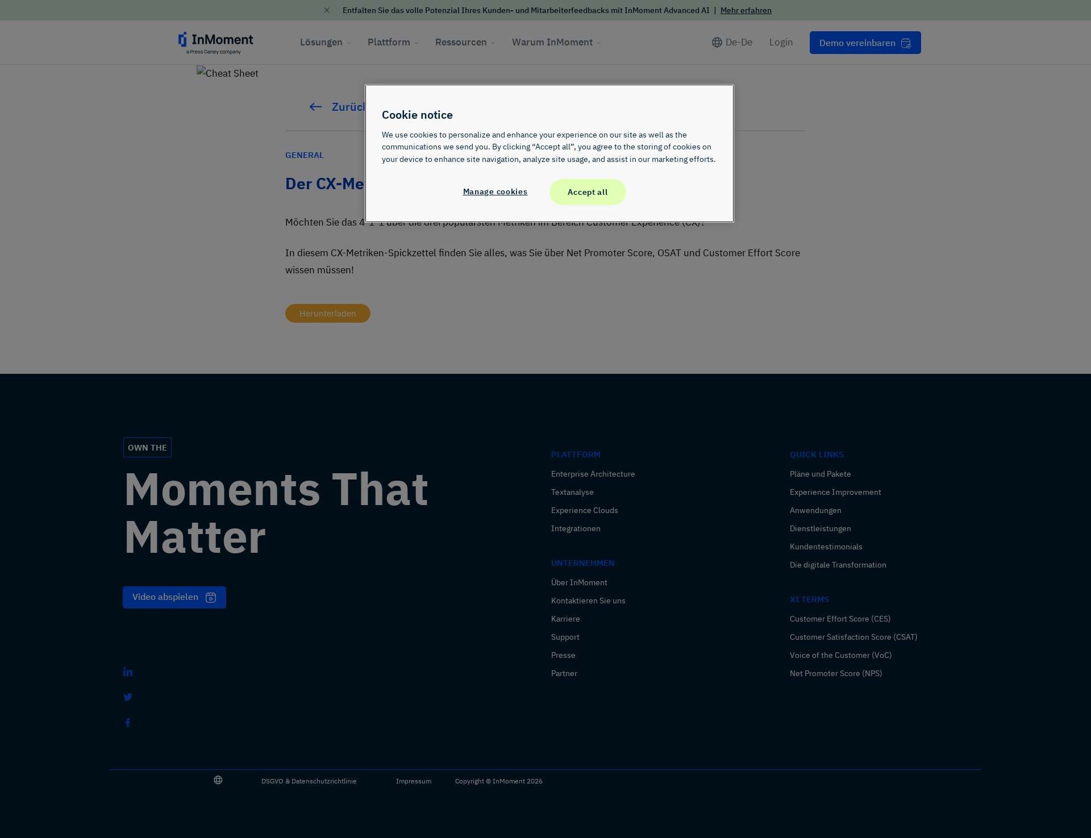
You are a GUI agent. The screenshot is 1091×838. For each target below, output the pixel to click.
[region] (549, 153)
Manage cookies (495, 191)
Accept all (587, 191)
